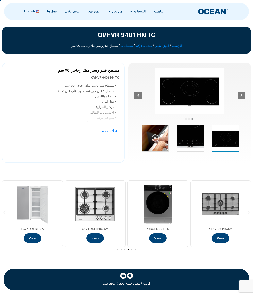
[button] (192, 119)
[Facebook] (130, 276)
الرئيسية (159, 11)
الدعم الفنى (72, 11)
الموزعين (94, 11)
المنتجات (140, 11)
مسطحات (127, 46)
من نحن (117, 11)
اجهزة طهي (162, 46)
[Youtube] (123, 276)
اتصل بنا (52, 11)
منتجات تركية (144, 46)
